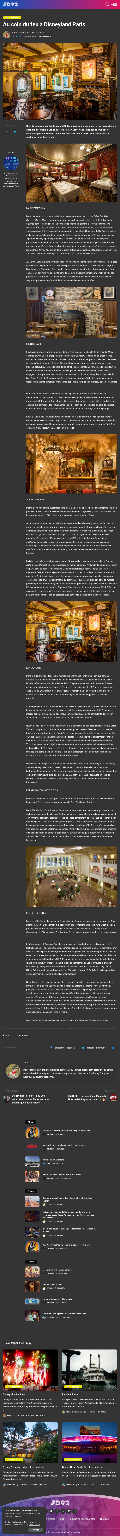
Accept (36, 1530)
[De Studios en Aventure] (32, 1161)
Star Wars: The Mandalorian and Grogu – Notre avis (66, 1130)
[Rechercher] (107, 4)
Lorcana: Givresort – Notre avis (57, 1299)
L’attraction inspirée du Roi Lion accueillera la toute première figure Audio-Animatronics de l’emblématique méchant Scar (68, 1215)
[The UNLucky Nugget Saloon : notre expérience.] (32, 1315)
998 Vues (95, 1485)
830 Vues (31, 1415)
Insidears (23, 1035)
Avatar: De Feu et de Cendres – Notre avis (61, 1174)
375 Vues (41, 32)
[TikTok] (74, 1511)
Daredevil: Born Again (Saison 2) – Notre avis (63, 1145)
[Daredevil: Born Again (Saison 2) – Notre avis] (32, 1147)
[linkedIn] (20, 36)
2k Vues (92, 1412)
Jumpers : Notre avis (52, 1284)
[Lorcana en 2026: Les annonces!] (32, 1271)
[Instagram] (57, 1511)
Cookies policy (34, 1525)
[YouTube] (68, 1511)
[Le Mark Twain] (89, 1370)
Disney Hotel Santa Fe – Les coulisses (83, 1467)
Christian (50, 1134)
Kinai (15, 32)
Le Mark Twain (70, 1394)
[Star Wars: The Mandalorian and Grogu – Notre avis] (32, 1132)
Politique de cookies (13, 1516)
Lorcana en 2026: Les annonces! (57, 1270)
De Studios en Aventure (53, 1160)
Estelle (49, 1204)
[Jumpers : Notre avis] (32, 1286)
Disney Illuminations (14, 1394)
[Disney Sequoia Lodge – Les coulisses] (30, 1442)
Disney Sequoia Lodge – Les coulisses (24, 1467)
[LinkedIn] (63, 1511)
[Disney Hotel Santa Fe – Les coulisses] (89, 1442)
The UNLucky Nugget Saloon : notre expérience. (64, 1314)
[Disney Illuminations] (30, 1370)
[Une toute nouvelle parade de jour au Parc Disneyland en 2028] (32, 1201)
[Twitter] (16, 36)
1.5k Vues (34, 1485)
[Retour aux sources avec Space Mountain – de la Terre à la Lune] (32, 1232)
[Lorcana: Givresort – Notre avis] (32, 1301)
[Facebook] (13, 36)
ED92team (50, 1317)
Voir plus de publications (101, 1063)
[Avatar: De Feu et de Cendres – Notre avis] (32, 1176)
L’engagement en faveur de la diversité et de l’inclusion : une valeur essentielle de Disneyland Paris (11, 179)
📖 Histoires (12, 18)
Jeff (48, 1163)
